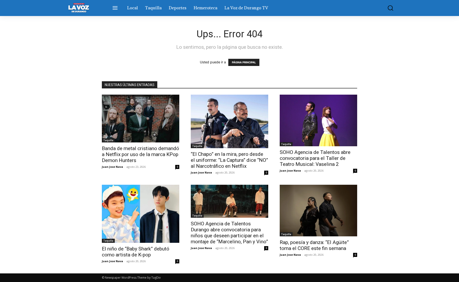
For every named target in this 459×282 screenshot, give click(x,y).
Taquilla (108, 140)
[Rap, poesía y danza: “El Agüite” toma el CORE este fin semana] (318, 210)
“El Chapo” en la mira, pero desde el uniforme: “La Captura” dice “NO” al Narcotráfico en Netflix (229, 160)
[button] (387, 8)
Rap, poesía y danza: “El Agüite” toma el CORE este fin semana (314, 245)
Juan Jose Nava (112, 166)
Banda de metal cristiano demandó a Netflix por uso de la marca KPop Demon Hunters (140, 154)
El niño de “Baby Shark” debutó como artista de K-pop (135, 252)
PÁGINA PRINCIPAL (244, 62)
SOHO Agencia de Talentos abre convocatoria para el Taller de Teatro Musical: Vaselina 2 (315, 158)
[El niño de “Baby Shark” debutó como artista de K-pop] (140, 214)
